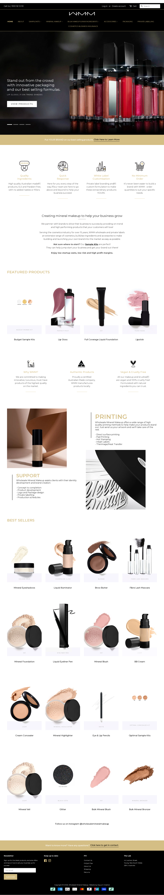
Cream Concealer (24, 735)
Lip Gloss (63, 339)
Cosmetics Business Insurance (83, 26)
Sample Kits (34, 21)
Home (10, 21)
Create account (119, 6)
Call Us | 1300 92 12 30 (14, 6)
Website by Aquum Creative (99, 885)
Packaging (128, 21)
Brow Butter (101, 588)
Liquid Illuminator (63, 588)
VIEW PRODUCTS (22, 104)
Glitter (63, 809)
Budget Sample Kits (24, 339)
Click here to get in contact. (104, 845)
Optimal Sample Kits (140, 735)
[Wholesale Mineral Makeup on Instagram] (49, 861)
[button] (10, 124)
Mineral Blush (101, 661)
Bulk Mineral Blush (101, 809)
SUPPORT (28, 475)
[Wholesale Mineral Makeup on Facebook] (45, 861)
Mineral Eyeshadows (24, 588)
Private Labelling (146, 21)
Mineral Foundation (24, 661)
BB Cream (139, 661)
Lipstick (140, 339)
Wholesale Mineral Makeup (78, 885)
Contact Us (88, 860)
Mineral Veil (24, 809)
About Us (87, 866)
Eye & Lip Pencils (101, 735)
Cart (135, 6)
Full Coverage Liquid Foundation (101, 339)
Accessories (110, 21)
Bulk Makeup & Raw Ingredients (83, 21)
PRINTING (111, 416)
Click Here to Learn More (107, 139)
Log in (104, 6)
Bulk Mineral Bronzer (139, 809)
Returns (87, 872)
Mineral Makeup (54, 21)
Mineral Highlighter (63, 735)
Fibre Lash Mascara (140, 588)
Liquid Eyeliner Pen (63, 661)
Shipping (87, 869)
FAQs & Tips (88, 863)
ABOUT (21, 21)
